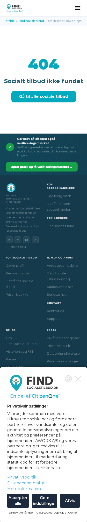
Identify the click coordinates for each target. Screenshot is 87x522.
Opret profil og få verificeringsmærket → (42, 167)
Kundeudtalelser (60, 287)
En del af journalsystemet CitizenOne (18, 198)
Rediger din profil (19, 273)
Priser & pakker (18, 294)
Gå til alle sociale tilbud (43, 96)
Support (53, 319)
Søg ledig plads (59, 196)
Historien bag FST (19, 351)
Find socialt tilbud (31, 21)
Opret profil (15, 265)
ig (26, 240)
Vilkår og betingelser (63, 338)
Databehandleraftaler (64, 353)
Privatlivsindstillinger (62, 361)
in (9, 240)
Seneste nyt (56, 294)
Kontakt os (55, 311)
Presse (11, 359)
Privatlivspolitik (58, 346)
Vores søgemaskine (62, 265)
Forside (9, 21)
